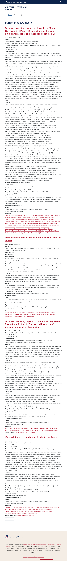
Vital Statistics (53, 223)
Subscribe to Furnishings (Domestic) (5, 522)
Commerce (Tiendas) (46, 233)
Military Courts (23, 229)
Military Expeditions (55, 221)
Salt (30, 225)
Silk (38, 511)
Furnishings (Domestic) (11, 231)
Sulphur (57, 231)
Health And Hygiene (11, 219)
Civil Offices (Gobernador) (43, 217)
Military (22, 432)
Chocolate (36, 507)
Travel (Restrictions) (53, 225)
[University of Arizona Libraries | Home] (14, 536)
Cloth (24, 316)
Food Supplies (24, 315)
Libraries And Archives (11, 513)
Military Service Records (12, 229)
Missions (25, 515)
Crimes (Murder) (23, 215)
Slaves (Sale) (53, 507)
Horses (24, 507)
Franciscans (8, 221)
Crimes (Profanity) (50, 231)
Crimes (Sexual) (16, 221)
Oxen (47, 507)
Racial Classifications (38, 215)
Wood (22, 509)
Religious (31, 515)
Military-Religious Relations (13, 509)
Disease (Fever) (43, 229)
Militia (30, 215)
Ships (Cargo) (30, 316)
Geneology (16, 225)
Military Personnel (50, 215)
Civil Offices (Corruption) (12, 215)
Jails (42, 227)
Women (57, 215)
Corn (28, 507)
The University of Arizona (46, 559)
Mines (38, 219)
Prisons (48, 221)
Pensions (54, 428)
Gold (41, 507)
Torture (38, 227)
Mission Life (45, 223)
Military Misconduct (33, 229)
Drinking (50, 229)
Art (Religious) (19, 511)
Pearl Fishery (8, 225)
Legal (17, 432)
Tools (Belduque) (32, 513)
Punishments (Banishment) (12, 233)
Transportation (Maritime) (12, 315)
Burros (7, 507)
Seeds (26, 509)
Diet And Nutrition (10, 227)
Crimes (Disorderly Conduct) (39, 225)
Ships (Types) (24, 233)
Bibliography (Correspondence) (14, 316)
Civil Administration (24, 313)
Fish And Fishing (45, 219)
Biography (26, 225)
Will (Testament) (40, 428)
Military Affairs (54, 430)
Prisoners (52, 219)
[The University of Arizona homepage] (16, 2)
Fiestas (36, 221)
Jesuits (18, 223)
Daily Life (21, 231)
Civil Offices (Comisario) (35, 315)
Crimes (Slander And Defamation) (26, 219)
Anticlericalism (20, 227)
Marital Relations (22, 217)
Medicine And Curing (11, 217)
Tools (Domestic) (33, 509)
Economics (27, 432)
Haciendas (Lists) (10, 511)
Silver (21, 225)
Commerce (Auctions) (25, 430)
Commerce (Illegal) (10, 223)
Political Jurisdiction (30, 227)
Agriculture (19, 515)
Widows (34, 430)
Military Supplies (9, 313)
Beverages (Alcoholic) (27, 221)
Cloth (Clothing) (22, 513)
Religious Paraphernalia (30, 511)
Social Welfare (40, 231)
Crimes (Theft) (31, 217)
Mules (20, 507)
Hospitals (46, 227)
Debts (52, 217)
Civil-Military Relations (48, 313)
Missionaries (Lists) (36, 223)
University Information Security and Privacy (33, 557)
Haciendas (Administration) (45, 509)
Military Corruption (25, 223)
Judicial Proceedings (30, 231)
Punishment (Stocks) (34, 233)
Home (10, 15)
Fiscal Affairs (41, 221)
